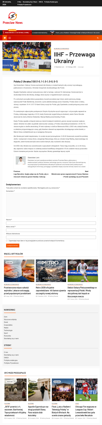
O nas (19, 2)
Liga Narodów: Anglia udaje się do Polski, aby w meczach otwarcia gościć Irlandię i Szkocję (31, 174)
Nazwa (9, 220)
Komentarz (10, 191)
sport (77, 403)
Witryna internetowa (13, 234)
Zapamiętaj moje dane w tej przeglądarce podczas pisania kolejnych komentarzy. (37, 241)
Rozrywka (7, 336)
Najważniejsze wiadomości (61, 48)
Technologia (8, 330)
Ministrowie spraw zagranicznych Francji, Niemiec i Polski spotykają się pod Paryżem (69, 174)
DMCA (41, 2)
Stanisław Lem (60, 67)
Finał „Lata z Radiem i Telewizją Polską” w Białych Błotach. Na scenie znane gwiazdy (73, 32)
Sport (6, 333)
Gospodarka (8, 325)
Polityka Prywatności (24, 4)
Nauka (6, 328)
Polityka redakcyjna (51, 2)
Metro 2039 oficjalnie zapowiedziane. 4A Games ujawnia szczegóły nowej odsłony (51, 290)
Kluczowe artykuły (10, 319)
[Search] (98, 38)
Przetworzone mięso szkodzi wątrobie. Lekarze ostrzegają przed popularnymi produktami (17, 290)
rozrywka (7, 403)
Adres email (11, 227)
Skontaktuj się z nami (30, 2)
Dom (5, 317)
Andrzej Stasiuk (19, 296)
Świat (6, 322)
